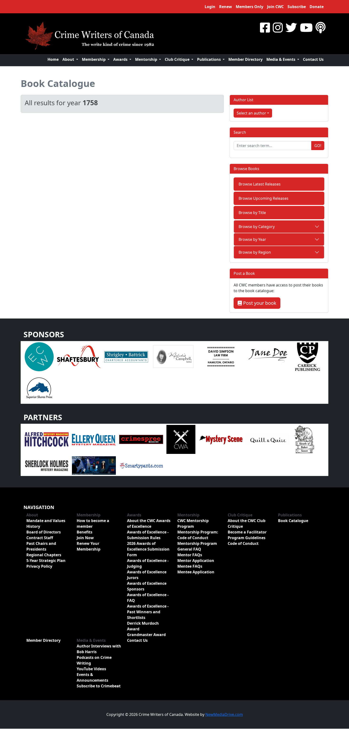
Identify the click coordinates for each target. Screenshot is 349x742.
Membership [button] (94, 59)
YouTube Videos (91, 668)
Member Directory (245, 59)
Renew (225, 6)
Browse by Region (255, 252)
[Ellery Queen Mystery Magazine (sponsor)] (94, 439)
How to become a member (93, 523)
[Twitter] (291, 27)
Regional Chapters (43, 554)
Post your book (259, 303)
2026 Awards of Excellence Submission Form (148, 549)
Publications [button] (209, 59)
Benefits (84, 532)
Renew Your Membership (88, 546)
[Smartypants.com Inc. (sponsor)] (141, 465)
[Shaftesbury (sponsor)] (79, 356)
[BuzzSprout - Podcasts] (320, 27)
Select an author (251, 113)
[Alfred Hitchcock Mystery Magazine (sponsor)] (47, 439)
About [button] (68, 59)
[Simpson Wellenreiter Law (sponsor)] (221, 356)
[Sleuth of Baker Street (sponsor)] (304, 439)
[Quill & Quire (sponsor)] (268, 439)
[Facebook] (265, 27)
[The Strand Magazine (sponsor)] (94, 465)
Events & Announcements (92, 677)
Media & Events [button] (281, 59)
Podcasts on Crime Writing (94, 660)
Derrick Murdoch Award (143, 626)
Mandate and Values (45, 520)
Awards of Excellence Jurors (146, 574)
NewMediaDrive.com (224, 714)
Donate (317, 6)
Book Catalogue (58, 83)
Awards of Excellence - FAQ (148, 597)
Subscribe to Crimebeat (99, 686)
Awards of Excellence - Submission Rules (148, 534)
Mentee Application (195, 572)
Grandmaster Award (146, 634)
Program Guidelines (246, 537)
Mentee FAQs (189, 566)
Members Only (249, 6)
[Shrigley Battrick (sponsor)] (126, 356)
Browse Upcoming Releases (263, 198)
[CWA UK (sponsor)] (181, 439)
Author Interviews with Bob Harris (99, 648)
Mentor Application (195, 560)
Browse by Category (257, 226)
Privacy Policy (39, 566)
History (33, 526)
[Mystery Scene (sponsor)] (221, 439)
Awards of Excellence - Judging (148, 563)
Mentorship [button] (146, 59)
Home (53, 59)
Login (210, 6)
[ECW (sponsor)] (39, 356)
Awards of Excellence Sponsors (146, 586)
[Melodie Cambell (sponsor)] (173, 356)
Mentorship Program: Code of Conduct (197, 534)
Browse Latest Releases (260, 184)
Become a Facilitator (247, 532)
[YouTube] (306, 27)
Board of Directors (43, 532)
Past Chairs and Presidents (41, 546)
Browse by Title (252, 212)
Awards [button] (120, 59)
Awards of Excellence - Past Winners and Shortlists (148, 612)
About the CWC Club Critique (246, 523)
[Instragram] (278, 27)
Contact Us (313, 59)
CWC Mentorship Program (193, 523)
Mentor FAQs (189, 554)
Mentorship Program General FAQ (197, 546)
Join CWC (275, 6)
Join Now (85, 537)
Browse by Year (252, 239)
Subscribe (297, 6)
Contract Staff (39, 537)
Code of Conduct (243, 543)
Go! (317, 145)
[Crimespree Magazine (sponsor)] (141, 439)
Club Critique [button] (177, 59)
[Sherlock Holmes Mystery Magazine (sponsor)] (47, 465)
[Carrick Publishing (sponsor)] (307, 356)
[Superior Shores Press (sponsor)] (39, 387)
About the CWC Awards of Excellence (148, 523)
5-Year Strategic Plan (46, 560)
